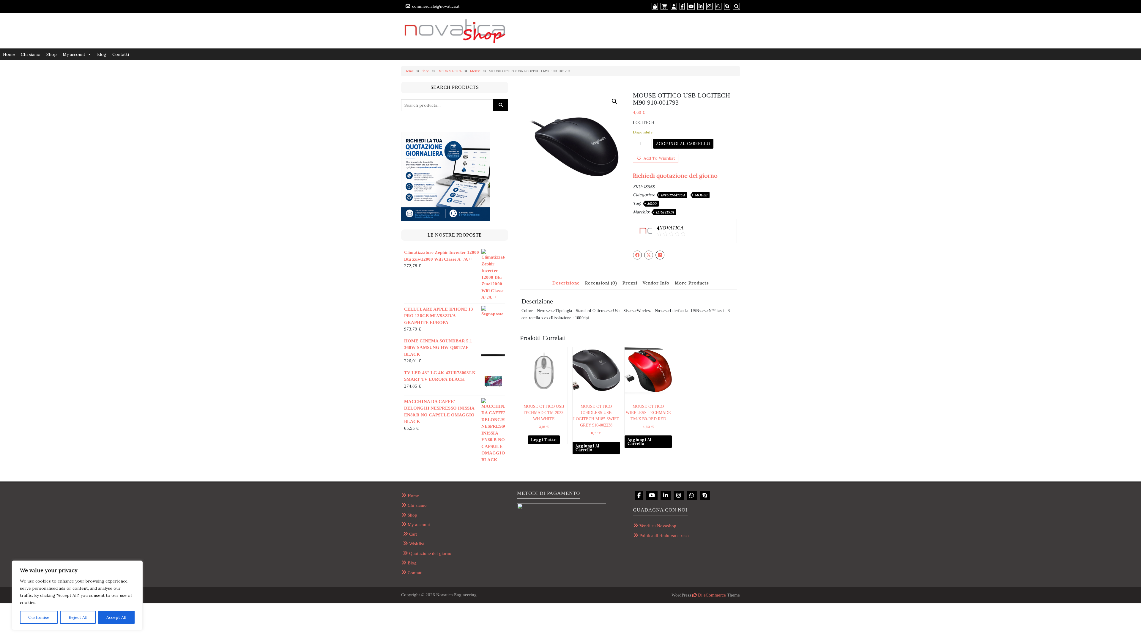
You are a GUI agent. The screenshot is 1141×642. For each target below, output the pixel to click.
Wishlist (416, 543)
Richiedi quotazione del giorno (675, 175)
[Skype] (705, 495)
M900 (652, 204)
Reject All (78, 617)
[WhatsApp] (692, 495)
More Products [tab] (692, 283)
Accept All (116, 617)
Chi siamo (30, 54)
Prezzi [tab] (629, 283)
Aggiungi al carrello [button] (587, 447)
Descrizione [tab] (566, 283)
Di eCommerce (711, 595)
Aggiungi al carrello (683, 143)
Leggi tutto (544, 439)
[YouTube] (652, 495)
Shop (51, 54)
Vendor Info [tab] (656, 283)
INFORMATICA (449, 71)
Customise (38, 617)
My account (74, 54)
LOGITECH (665, 212)
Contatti (120, 54)
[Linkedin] (666, 495)
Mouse (475, 71)
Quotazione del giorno (430, 553)
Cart (413, 534)
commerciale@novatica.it (435, 6)
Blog (101, 54)
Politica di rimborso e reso (664, 535)
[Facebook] (639, 495)
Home (9, 54)
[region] (77, 595)
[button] (614, 101)
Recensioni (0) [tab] (601, 283)
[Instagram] (679, 495)
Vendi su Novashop (657, 525)
